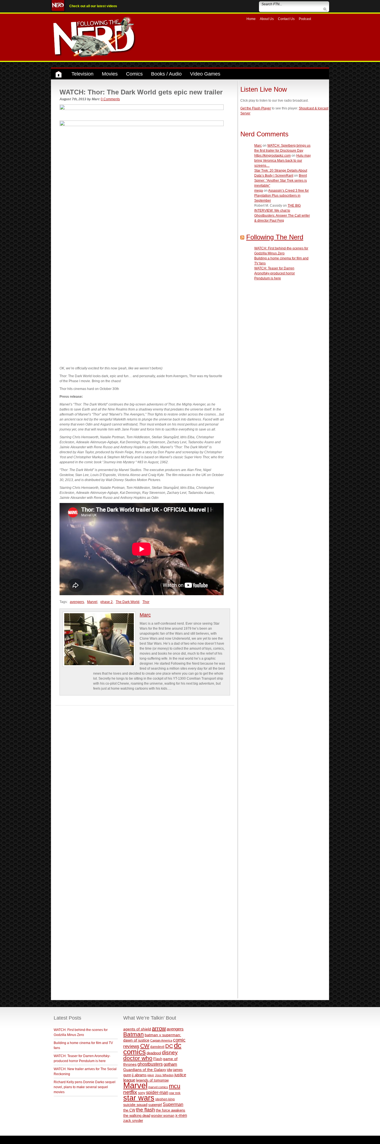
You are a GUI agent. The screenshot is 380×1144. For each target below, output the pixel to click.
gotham (170, 1064)
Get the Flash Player (255, 108)
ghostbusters (150, 1064)
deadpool (154, 1053)
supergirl (155, 1105)
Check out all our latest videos (93, 6)
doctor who (137, 1058)
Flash (157, 1059)
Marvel (92, 602)
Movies (110, 73)
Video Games (205, 73)
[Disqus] (144, 774)
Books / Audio (166, 73)
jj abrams (139, 1075)
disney (170, 1052)
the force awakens (170, 1110)
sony (141, 1093)
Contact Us (286, 19)
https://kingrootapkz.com (272, 155)
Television (82, 73)
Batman (133, 1034)
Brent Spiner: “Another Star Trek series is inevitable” (280, 180)
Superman (173, 1104)
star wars (138, 1098)
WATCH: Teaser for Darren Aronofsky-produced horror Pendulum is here (274, 273)
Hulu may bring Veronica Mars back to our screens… (282, 160)
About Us (267, 19)
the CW (129, 1110)
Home (251, 19)
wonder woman (162, 1115)
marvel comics (158, 1087)
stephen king (165, 1099)
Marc (145, 615)
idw (169, 1070)
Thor (145, 602)
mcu (174, 1086)
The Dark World (127, 602)
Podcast (305, 19)
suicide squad (135, 1105)
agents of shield (137, 1029)
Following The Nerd (274, 237)
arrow (159, 1028)
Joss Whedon (164, 1075)
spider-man (157, 1092)
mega (258, 190)
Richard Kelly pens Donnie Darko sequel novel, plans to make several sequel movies (84, 1087)
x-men (181, 1115)
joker (150, 1075)
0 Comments (110, 99)
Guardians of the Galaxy (144, 1069)
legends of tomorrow (152, 1080)
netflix (130, 1092)
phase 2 (106, 602)
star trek (175, 1093)
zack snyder (133, 1121)
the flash (145, 1110)
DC (169, 1046)
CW (144, 1046)
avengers (77, 602)
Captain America (161, 1040)
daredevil (157, 1046)
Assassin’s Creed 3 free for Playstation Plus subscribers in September (281, 195)
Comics (134, 73)
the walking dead (136, 1115)
